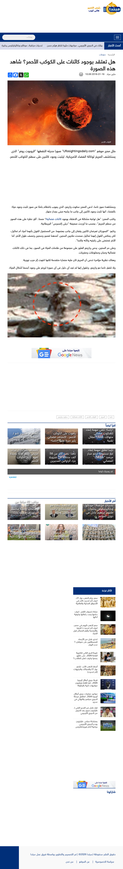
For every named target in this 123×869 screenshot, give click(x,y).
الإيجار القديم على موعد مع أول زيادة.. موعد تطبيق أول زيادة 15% (99, 533)
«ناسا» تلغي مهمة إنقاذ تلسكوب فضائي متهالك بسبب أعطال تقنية (99, 435)
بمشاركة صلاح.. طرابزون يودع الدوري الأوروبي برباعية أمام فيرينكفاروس (86, 724)
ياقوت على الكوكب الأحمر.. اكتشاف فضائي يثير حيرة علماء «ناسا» (62, 437)
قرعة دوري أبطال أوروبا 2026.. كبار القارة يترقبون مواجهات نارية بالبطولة (86, 683)
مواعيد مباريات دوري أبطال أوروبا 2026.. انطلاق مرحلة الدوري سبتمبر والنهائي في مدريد (86, 698)
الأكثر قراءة (107, 590)
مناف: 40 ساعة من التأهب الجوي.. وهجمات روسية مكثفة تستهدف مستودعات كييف (25, 509)
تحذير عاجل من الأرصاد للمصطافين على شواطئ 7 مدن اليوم (86, 642)
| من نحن (72, 861)
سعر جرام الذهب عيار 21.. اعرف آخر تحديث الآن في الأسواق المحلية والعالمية (86, 601)
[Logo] (92, 8)
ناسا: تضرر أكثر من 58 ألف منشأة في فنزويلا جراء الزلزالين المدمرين (62, 457)
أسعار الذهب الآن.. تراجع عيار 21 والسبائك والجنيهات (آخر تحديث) (86, 669)
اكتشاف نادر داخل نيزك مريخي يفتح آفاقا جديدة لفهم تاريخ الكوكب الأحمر (24, 455)
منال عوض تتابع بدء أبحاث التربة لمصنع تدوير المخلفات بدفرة (63, 533)
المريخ (103, 417)
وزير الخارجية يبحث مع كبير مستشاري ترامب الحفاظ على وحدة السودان (63, 511)
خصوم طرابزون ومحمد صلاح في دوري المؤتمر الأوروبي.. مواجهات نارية (24, 533)
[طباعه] (81, 74)
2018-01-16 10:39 (94, 74)
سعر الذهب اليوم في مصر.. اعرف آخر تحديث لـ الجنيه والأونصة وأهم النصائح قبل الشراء (85, 629)
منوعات (102, 55)
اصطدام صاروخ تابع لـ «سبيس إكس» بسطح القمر (25, 437)
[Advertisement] (62, 24)
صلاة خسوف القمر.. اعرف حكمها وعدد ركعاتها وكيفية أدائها (86, 615)
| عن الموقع (87, 861)
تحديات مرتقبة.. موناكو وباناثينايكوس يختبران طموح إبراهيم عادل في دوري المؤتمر (99, 511)
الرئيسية (111, 55)
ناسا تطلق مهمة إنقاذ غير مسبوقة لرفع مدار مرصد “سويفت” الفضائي (100, 455)
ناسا (111, 417)
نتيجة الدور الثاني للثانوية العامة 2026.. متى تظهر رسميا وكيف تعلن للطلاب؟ (85, 656)
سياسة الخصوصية (105, 861)
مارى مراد (111, 74)
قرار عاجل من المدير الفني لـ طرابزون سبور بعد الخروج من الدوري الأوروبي (86, 711)
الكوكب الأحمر (91, 417)
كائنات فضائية (53, 219)
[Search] (3, 35)
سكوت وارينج (63, 417)
